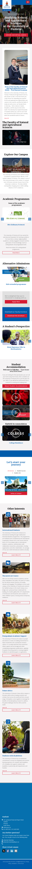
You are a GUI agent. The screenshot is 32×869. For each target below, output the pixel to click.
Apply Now (16, 302)
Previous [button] (2, 219)
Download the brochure (16, 316)
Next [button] (29, 219)
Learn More (15, 555)
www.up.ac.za (7, 827)
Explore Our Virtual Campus (16, 35)
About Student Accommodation (16, 386)
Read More (16, 252)
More (6, 118)
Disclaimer (14, 863)
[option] (16, 217)
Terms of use (21, 863)
